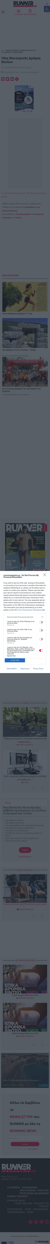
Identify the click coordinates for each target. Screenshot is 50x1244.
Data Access (25, 669)
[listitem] (25, 617)
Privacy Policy (38, 669)
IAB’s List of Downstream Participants (28, 610)
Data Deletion (12, 669)
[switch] (41, 622)
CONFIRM (15, 660)
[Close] (45, 575)
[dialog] (25, 622)
